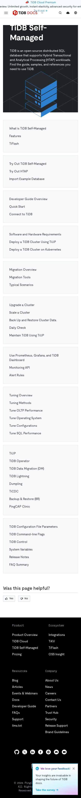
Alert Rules (16, 375)
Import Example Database (26, 179)
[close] (73, 768)
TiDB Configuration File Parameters (33, 526)
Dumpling (15, 484)
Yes (11, 598)
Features (15, 136)
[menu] (6, 13)
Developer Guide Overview (28, 199)
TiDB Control (18, 542)
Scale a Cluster (19, 312)
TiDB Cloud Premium (43, 2)
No (26, 598)
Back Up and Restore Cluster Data (32, 320)
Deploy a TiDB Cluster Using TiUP (32, 242)
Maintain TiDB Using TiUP (26, 335)
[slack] (48, 752)
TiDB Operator (19, 461)
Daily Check (17, 328)
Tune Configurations (23, 425)
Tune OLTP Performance (26, 410)
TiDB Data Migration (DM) (26, 468)
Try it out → (40, 10)
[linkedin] (33, 752)
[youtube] (64, 752)
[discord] (56, 752)
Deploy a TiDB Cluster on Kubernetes (35, 249)
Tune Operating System (25, 418)
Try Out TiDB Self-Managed (27, 164)
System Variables (21, 549)
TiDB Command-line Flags (27, 534)
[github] (17, 752)
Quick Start (17, 206)
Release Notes (19, 557)
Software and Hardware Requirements (35, 234)
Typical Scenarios (21, 285)
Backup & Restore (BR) (24, 499)
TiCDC (13, 491)
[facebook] (40, 752)
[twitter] (25, 752)
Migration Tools (20, 277)
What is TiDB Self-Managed (27, 128)
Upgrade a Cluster (21, 305)
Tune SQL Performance (25, 433)
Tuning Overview (20, 395)
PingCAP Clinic (19, 506)
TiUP (12, 453)
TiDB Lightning (19, 476)
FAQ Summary (19, 564)
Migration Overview (23, 269)
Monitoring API (19, 367)
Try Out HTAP (18, 171)
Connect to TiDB (20, 214)
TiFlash (14, 143)
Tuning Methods (20, 403)
